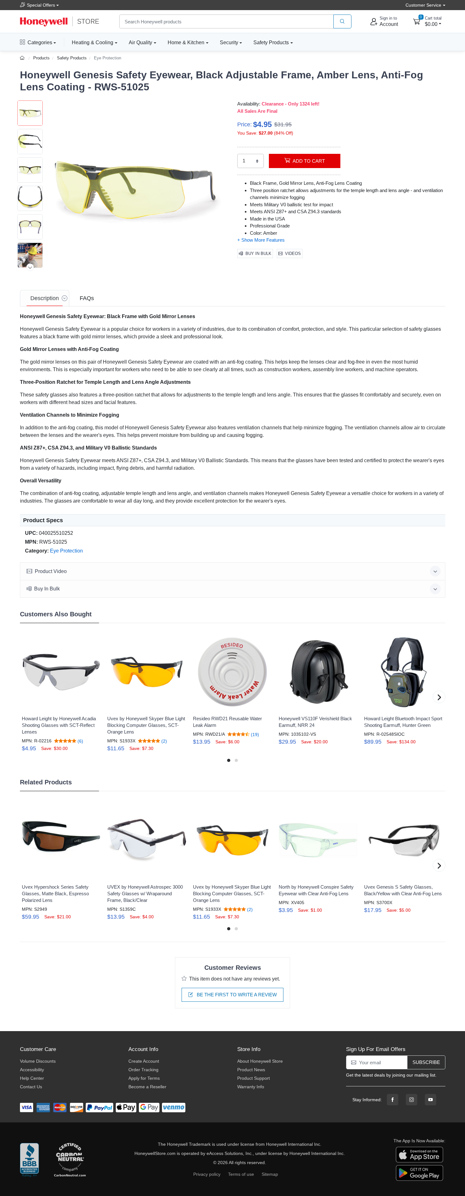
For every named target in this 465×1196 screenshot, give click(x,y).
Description (44, 298)
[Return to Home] (23, 58)
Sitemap (270, 1174)
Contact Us (31, 1086)
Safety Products (271, 42)
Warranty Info (250, 1086)
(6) (79, 741)
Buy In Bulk (258, 253)
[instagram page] (411, 1099)
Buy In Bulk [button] (47, 588)
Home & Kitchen (186, 42)
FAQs (87, 298)
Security (229, 42)
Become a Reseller (147, 1086)
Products (41, 58)
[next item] (30, 267)
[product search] (342, 22)
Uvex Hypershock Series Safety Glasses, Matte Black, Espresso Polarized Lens (55, 893)
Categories (40, 42)
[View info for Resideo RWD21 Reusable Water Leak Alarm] (232, 671)
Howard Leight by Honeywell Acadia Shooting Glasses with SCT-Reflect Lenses (59, 725)
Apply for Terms (144, 1078)
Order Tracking (143, 1069)
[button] (135, 189)
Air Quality (140, 42)
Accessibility (32, 1069)
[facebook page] (392, 1099)
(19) (254, 734)
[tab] (44, 298)
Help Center (32, 1078)
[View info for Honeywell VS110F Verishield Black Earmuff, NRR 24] (318, 671)
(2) (163, 741)
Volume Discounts (38, 1061)
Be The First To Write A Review (236, 994)
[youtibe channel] (430, 1099)
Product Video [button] (51, 571)
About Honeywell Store (260, 1061)
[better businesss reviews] (29, 1160)
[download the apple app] (419, 1154)
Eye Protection (107, 58)
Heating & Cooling (92, 42)
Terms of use (241, 1174)
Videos (293, 253)
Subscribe (426, 1062)
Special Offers (41, 5)
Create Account (143, 1061)
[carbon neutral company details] (70, 1160)
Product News (251, 1069)
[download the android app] (419, 1172)
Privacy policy (206, 1174)
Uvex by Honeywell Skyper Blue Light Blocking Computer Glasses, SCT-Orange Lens (146, 725)
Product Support (253, 1078)
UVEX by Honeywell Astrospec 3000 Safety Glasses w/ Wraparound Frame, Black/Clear (145, 893)
